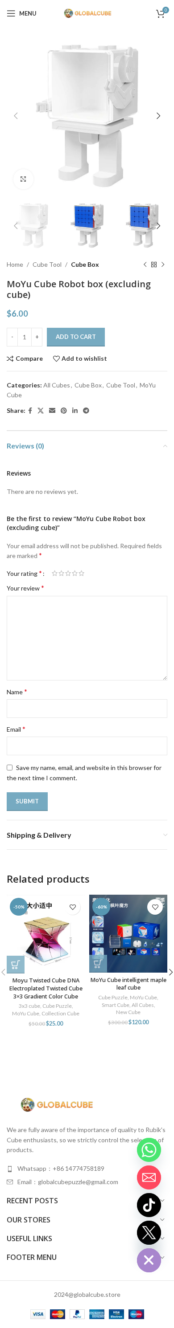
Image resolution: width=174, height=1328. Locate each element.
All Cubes (56, 385)
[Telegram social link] (86, 411)
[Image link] (56, 1104)
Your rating (24, 573)
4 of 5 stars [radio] (74, 573)
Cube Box (85, 264)
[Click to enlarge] (23, 179)
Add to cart (76, 336)
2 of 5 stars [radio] (61, 573)
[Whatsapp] (149, 1150)
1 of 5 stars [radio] (54, 573)
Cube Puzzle (57, 1005)
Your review (25, 587)
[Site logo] (87, 12)
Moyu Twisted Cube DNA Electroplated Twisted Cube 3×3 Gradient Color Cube (46, 988)
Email (16, 729)
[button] (16, 965)
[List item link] (87, 1168)
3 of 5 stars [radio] (68, 573)
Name (17, 691)
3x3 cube (29, 1005)
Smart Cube (115, 1005)
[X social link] (40, 411)
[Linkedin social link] (75, 411)
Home (15, 264)
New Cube (128, 1012)
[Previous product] (145, 265)
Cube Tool (47, 264)
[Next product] (162, 265)
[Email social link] (52, 411)
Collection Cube (60, 1013)
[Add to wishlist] (72, 907)
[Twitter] (149, 1233)
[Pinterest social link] (64, 411)
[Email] (149, 1177)
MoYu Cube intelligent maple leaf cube (128, 984)
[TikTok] (149, 1205)
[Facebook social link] (30, 411)
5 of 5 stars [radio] (81, 573)
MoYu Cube (25, 1013)
